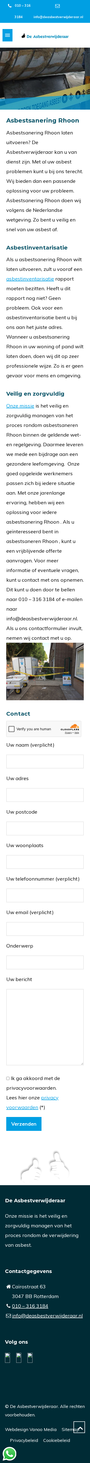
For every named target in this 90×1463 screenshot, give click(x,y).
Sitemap (70, 1429)
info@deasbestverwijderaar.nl (58, 17)
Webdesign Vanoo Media (31, 1429)
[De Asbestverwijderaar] (45, 35)
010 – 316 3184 (30, 1306)
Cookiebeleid (56, 1440)
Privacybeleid (24, 1440)
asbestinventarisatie (30, 279)
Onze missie (20, 406)
